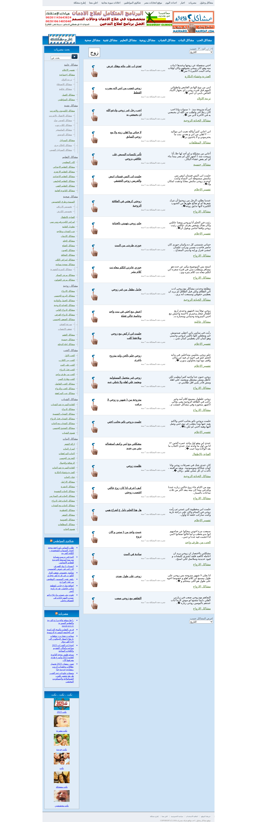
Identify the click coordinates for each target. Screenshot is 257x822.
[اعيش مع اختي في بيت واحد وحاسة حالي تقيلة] (94, 321)
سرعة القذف (65, 324)
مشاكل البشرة (68, 486)
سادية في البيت (132, 554)
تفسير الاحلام (202, 189)
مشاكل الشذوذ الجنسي (64, 428)
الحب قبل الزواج (67, 369)
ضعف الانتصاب (65, 329)
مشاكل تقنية (110, 40)
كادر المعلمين (68, 162)
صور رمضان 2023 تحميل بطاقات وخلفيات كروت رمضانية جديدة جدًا (62, 667)
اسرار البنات (69, 448)
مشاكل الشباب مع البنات (63, 423)
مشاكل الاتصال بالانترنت (60, 115)
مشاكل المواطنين (66, 99)
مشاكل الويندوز (64, 134)
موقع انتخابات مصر (153, 2)
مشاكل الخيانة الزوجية (197, 120)
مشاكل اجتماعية (67, 74)
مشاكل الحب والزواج (65, 388)
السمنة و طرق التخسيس (63, 201)
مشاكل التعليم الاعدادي (64, 176)
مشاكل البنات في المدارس (62, 496)
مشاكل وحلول (206, 2)
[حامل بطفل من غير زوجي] (94, 299)
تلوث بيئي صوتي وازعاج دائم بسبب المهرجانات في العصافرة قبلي (60, 598)
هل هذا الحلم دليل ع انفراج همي (123, 509)
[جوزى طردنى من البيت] (94, 255)
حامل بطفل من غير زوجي (126, 289)
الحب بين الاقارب (67, 360)
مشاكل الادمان (68, 236)
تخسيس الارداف (64, 206)
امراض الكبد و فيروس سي (62, 222)
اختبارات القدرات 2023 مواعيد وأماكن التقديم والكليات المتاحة (63, 648)
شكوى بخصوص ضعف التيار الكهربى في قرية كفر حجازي (60, 574)
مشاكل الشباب (167, 40)
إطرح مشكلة (80, 2)
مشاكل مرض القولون (64, 279)
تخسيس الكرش (64, 211)
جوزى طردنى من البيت (128, 245)
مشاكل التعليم (128, 40)
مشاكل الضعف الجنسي (64, 319)
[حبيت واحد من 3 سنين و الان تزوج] (94, 542)
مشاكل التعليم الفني (65, 185)
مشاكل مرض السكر (65, 275)
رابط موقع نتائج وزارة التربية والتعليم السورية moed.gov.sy (60, 623)
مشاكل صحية (92, 40)
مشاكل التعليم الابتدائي (64, 167)
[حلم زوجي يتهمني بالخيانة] (94, 233)
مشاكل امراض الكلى (65, 259)
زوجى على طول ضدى (128, 576)
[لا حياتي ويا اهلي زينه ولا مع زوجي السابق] (94, 142)
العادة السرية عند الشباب (63, 404)
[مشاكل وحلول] (194, 32)
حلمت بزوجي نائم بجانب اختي (124, 421)
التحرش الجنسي (67, 458)
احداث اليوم (171, 2)
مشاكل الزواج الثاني (65, 310)
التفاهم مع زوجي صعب (128, 598)
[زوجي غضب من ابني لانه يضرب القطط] (94, 98)
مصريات (192, 2)
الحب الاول (70, 355)
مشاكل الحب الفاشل (65, 383)
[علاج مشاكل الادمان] (109, 25)
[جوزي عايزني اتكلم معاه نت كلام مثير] (94, 277)
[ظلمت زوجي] (94, 476)
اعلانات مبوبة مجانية (110, 2)
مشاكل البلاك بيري (63, 145)
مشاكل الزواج (68, 409)
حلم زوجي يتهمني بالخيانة (126, 223)
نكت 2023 (62, 712)
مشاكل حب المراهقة (65, 393)
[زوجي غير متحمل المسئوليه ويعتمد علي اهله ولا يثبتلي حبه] (94, 387)
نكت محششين (62, 805)
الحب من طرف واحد (198, 542)
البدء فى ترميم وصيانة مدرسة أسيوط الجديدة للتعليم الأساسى (63, 560)
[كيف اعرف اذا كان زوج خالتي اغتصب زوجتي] (94, 498)
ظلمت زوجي (133, 465)
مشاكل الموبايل (67, 140)
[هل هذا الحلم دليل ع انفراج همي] (94, 520)
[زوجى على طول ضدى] (94, 586)
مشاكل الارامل (68, 481)
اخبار (182, 2)
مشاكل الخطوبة (67, 510)
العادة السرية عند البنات (63, 467)
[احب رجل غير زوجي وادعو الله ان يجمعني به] (94, 120)
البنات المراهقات (67, 453)
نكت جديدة (61, 749)
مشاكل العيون (68, 250)
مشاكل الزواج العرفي (65, 314)
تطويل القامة (68, 226)
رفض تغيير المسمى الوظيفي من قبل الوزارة (60, 580)
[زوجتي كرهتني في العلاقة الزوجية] (94, 211)
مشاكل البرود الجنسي (64, 295)
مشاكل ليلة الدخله (66, 344)
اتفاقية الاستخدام (192, 816)
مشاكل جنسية (202, 164)
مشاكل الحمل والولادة (64, 300)
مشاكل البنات (186, 40)
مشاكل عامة (204, 48)
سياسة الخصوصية (177, 816)
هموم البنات (69, 529)
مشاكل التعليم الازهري (64, 171)
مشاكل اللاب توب (63, 125)
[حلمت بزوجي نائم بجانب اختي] (94, 431)
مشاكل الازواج (202, 211)
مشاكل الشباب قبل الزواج (62, 418)
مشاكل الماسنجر (64, 129)
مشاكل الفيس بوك (63, 120)
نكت (62, 768)
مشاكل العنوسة (67, 519)
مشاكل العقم (68, 334)
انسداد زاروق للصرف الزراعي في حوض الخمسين (60, 567)
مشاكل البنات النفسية (64, 491)
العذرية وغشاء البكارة (198, 76)
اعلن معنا (93, 2)
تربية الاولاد (204, 98)
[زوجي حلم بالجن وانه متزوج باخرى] (94, 365)
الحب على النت (67, 365)
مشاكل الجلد (69, 240)
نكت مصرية (61, 730)
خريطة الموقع (205, 816)
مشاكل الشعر (68, 515)
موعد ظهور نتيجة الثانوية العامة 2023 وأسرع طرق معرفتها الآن (62, 657)
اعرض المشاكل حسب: (201, 618)
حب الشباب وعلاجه (66, 231)
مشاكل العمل (68, 94)
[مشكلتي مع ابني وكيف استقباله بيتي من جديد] (94, 453)
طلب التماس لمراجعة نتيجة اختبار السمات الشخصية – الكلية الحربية (61, 550)
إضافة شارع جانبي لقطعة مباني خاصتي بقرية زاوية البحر (62, 588)
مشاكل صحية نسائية (65, 264)
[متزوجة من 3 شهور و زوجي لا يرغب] (94, 409)
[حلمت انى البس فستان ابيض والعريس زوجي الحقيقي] (94, 186)
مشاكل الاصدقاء (64, 84)
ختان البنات (69, 477)
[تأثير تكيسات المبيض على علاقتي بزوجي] (94, 164)
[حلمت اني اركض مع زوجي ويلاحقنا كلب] (94, 343)
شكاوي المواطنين (132, 2)
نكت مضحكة (62, 787)
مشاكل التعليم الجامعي (64, 181)
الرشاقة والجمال (67, 463)
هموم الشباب (68, 432)
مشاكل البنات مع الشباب (63, 505)
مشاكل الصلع (68, 245)
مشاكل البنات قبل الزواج (63, 500)
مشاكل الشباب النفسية (64, 414)
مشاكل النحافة (68, 255)
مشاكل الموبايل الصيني (60, 150)
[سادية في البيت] (94, 564)
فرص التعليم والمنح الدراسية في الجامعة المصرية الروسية (60, 631)
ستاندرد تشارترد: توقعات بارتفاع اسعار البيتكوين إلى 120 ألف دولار (61, 639)
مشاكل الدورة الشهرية (61, 269)
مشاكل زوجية (147, 40)
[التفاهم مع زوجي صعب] (94, 608)
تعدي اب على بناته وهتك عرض (124, 66)
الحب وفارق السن (66, 379)
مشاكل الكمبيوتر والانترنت (62, 110)
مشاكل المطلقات (200, 142)
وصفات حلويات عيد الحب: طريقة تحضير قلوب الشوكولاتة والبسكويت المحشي (61, 677)
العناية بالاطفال (201, 454)
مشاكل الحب (204, 40)
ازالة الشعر (69, 444)
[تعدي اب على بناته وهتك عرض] (94, 76)
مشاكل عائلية (202, 321)
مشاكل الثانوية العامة (65, 190)
